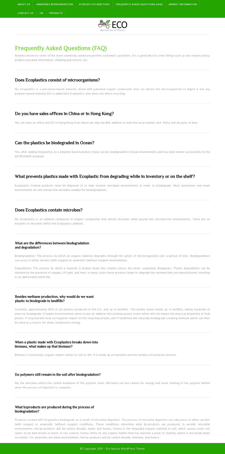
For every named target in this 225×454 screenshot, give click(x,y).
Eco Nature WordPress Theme (125, 448)
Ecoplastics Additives (94, 4)
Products (56, 13)
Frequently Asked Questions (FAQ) (139, 4)
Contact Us (26, 13)
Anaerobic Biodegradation (54, 4)
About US (24, 4)
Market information (183, 4)
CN (41, 13)
